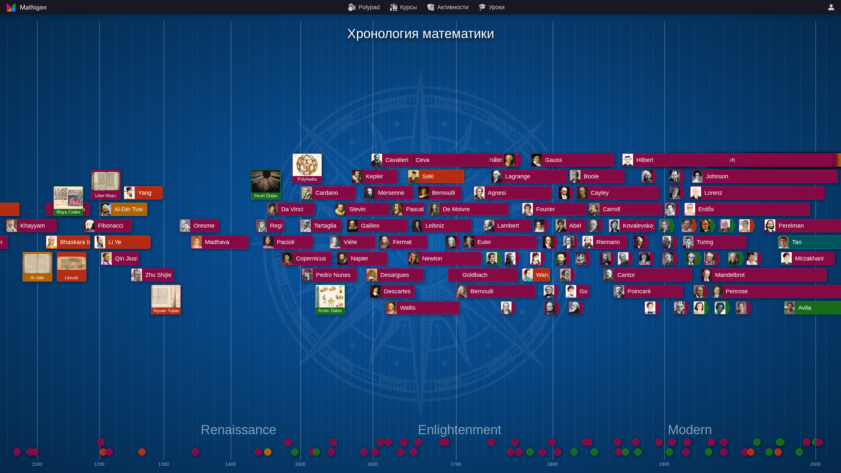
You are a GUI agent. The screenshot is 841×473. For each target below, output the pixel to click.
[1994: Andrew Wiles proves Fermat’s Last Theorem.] (806, 442)
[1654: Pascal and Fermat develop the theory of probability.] (417, 442)
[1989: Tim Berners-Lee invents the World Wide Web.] (799, 452)
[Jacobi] (569, 242)
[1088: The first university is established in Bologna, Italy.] (30, 452)
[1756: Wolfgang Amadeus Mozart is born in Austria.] (510, 452)
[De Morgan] (566, 275)
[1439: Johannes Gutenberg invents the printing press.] (258, 452)
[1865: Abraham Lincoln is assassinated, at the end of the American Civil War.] (625, 452)
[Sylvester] (575, 307)
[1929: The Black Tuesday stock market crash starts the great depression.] (708, 452)
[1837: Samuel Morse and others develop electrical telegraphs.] (594, 452)
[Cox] (665, 225)
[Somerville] (540, 225)
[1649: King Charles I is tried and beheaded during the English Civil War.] (413, 452)
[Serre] (710, 258)
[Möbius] (550, 291)
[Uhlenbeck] (734, 258)
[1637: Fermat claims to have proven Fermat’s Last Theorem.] (403, 442)
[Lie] (606, 258)
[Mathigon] (25, 7)
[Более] (832, 7)
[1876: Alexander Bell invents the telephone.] (638, 452)
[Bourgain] (753, 258)
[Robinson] (700, 307)
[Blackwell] (700, 291)
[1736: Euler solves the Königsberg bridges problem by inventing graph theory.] (491, 442)
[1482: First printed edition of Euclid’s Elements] (288, 442)
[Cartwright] (671, 209)
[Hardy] (645, 258)
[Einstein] (647, 176)
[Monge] (507, 307)
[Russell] (640, 242)
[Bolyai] (561, 258)
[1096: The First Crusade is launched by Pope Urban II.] (34, 452)
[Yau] (745, 225)
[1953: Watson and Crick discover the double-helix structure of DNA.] (744, 452)
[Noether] (651, 307)
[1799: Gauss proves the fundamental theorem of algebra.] (552, 442)
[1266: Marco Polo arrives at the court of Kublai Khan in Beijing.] (142, 452)
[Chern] (687, 225)
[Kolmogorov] (675, 192)
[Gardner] (692, 258)
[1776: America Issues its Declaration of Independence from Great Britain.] (530, 452)
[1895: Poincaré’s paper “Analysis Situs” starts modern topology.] (659, 442)
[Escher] (668, 242)
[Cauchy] (549, 242)
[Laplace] (510, 160)
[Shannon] (668, 258)
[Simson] (452, 242)
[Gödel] (680, 307)
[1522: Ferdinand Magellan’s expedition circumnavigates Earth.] (316, 452)
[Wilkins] (706, 225)
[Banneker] (492, 258)
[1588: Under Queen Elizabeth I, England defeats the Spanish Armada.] (364, 452)
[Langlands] (725, 225)
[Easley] (721, 307)
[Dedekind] (594, 225)
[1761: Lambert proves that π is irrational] (515, 442)
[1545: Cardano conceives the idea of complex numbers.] (333, 442)
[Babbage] (550, 307)
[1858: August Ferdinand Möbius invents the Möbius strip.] (617, 442)
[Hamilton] (565, 192)
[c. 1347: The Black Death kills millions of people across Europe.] (195, 452)
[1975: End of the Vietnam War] (778, 452)
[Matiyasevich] (742, 307)
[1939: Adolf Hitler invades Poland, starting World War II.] (723, 452)
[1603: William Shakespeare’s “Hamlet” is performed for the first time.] (375, 452)
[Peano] (624, 258)
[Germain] (536, 258)
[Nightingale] (581, 258)
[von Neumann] (675, 176)
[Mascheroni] (511, 258)
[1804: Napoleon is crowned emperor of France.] (557, 452)
